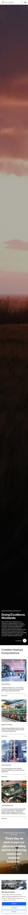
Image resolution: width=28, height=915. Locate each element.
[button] (25, 2)
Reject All (14, 911)
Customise (14, 907)
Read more (14, 867)
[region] (14, 902)
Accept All (14, 903)
